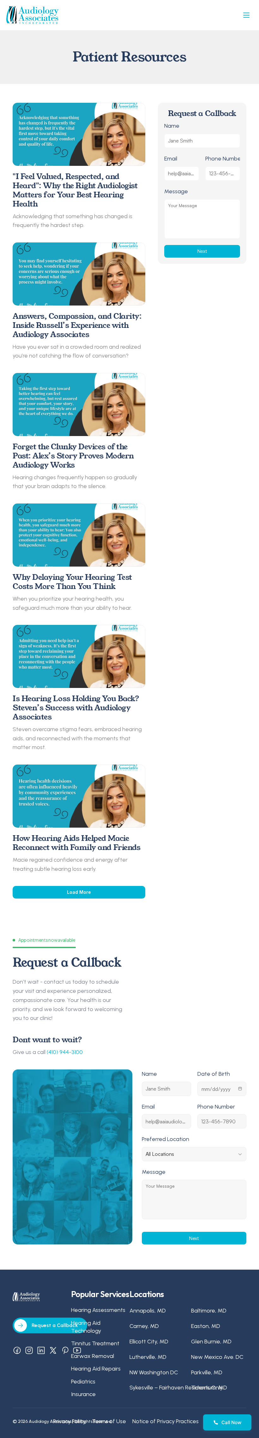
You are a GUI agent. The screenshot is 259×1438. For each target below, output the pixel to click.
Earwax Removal (92, 1356)
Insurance (83, 1394)
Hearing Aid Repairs (96, 1368)
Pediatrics (83, 1381)
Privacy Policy (69, 1421)
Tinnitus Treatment (95, 1343)
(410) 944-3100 (65, 1052)
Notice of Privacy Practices (165, 1421)
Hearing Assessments (98, 1310)
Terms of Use (109, 1421)
